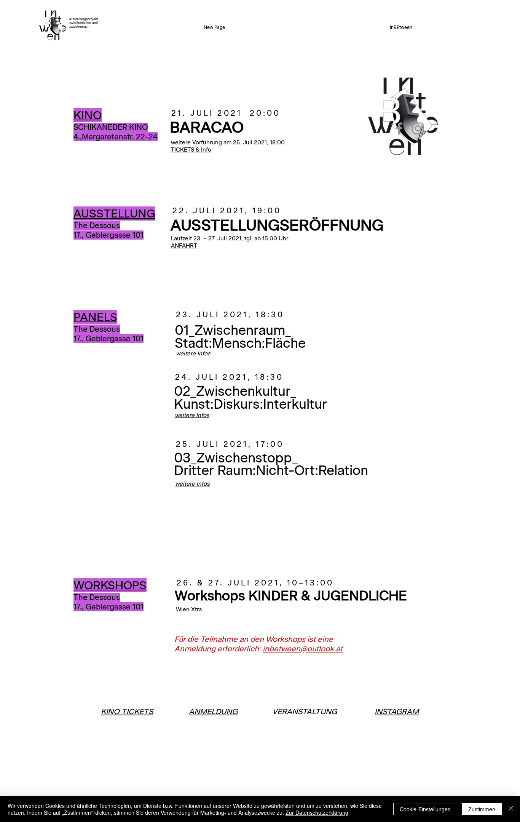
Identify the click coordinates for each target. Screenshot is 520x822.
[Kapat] (510, 809)
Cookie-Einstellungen (425, 809)
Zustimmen (481, 809)
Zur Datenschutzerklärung (317, 812)
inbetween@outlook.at (303, 648)
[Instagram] (418, 128)
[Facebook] (399, 128)
